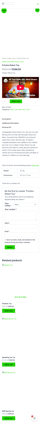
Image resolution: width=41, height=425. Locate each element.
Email (7, 231)
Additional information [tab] (10, 123)
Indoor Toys (11, 58)
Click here (35, 165)
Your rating (8, 204)
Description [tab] (6, 119)
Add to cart (16, 101)
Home (4, 58)
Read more (9, 311)
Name (7, 223)
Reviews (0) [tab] (6, 127)
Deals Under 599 (8, 62)
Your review (11, 209)
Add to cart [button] (9, 365)
